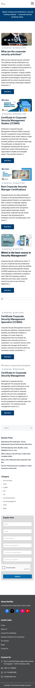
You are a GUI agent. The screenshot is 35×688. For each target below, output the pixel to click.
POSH (5, 505)
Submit (17, 576)
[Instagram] (22, 611)
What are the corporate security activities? (13, 53)
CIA (4, 494)
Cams (5, 484)
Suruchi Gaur (8, 48)
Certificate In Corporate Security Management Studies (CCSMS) (13, 120)
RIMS (4, 508)
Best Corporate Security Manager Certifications (14, 188)
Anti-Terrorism (7, 480)
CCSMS (5, 487)
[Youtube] (28, 611)
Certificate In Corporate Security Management (13, 374)
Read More (7, 92)
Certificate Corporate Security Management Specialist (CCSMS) (13, 319)
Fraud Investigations (9, 501)
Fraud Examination (9, 498)
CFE (4, 491)
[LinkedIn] (17, 611)
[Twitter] (12, 611)
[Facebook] (7, 611)
